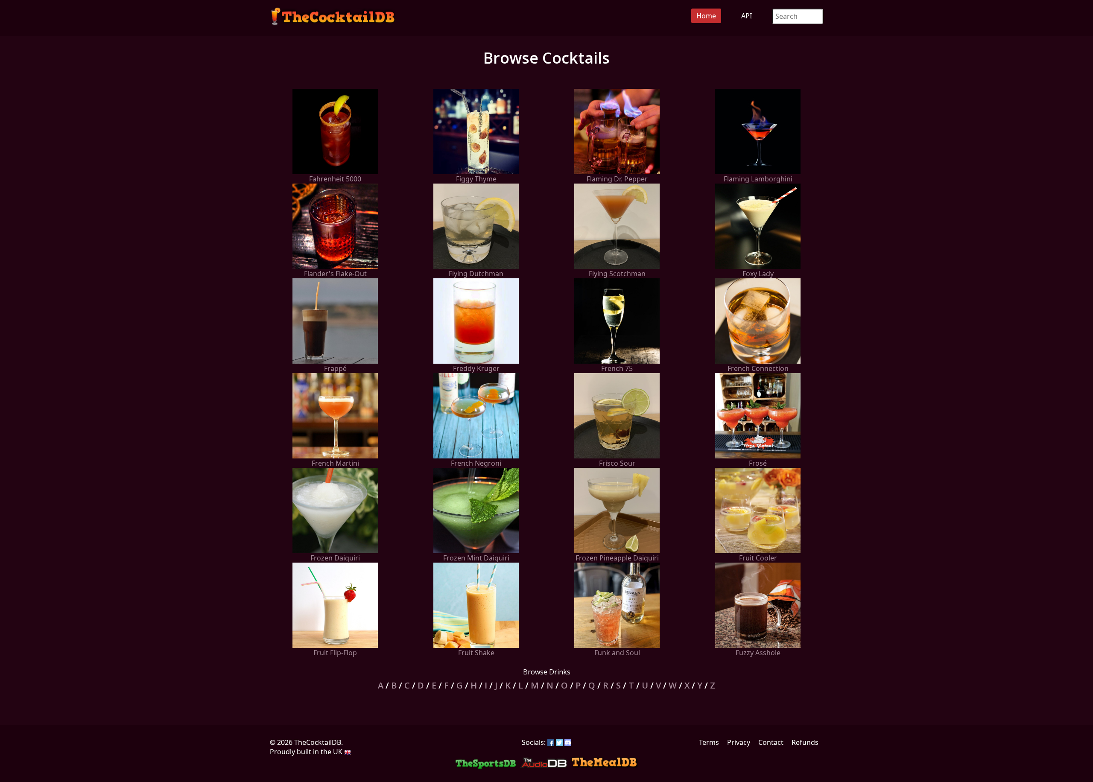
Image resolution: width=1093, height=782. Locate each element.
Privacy (738, 742)
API (746, 15)
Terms (709, 742)
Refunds (805, 742)
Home (706, 15)
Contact (770, 742)
